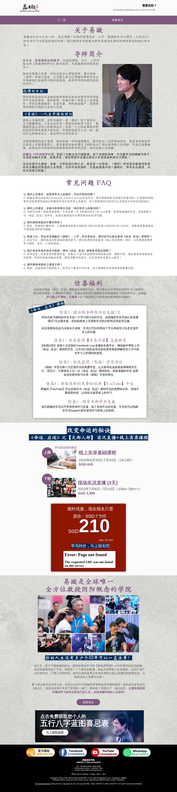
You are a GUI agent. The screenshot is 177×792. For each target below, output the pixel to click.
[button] (55, 732)
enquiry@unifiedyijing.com (126, 10)
